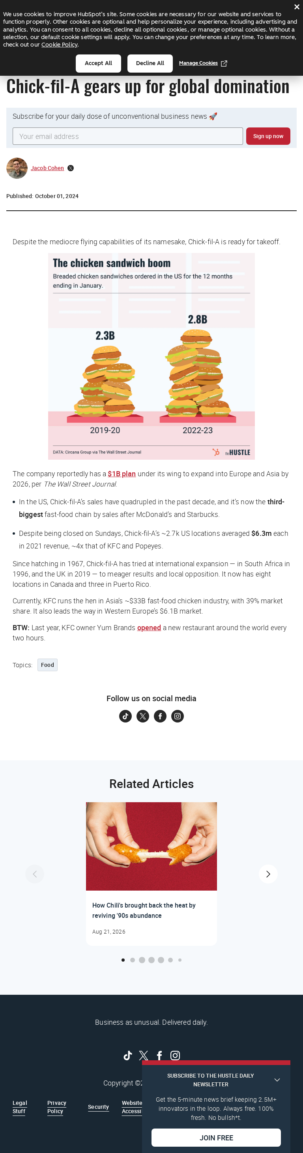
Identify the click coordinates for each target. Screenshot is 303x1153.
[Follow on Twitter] (143, 716)
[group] (151, 874)
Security (98, 1106)
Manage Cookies (198, 63)
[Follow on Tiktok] (125, 716)
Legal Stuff (20, 1106)
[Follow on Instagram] (177, 716)
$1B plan (122, 473)
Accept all (98, 63)
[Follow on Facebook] (160, 716)
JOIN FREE (216, 1137)
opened (149, 627)
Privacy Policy (56, 1106)
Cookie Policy (59, 44)
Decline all (150, 63)
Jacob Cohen (47, 168)
